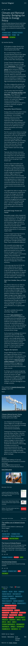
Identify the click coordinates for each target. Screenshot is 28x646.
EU (15, 591)
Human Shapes (13, 642)
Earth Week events (7, 469)
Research (5, 538)
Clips (4, 617)
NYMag (13, 626)
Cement (4, 571)
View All (23, 518)
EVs (14, 603)
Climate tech (6, 32)
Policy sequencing (16, 536)
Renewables (6, 603)
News (11, 617)
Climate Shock (7, 610)
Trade (21, 591)
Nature (5, 619)
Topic (11, 587)
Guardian (5, 626)
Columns (22, 612)
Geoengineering (10, 605)
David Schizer (11, 66)
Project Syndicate (8, 624)
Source (5, 588)
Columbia (12, 37)
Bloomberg (20, 624)
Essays (16, 557)
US (10, 591)
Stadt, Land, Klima (8, 608)
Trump (4, 591)
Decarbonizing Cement (9, 562)
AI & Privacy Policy (17, 638)
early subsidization (16, 314)
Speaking (5, 37)
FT (23, 619)
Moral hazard (7, 601)
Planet (17, 610)
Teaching (14, 612)
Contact (4, 636)
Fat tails (17, 594)
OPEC (21, 557)
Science (12, 619)
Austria (5, 598)
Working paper (14, 538)
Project (18, 587)
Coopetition (22, 603)
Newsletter (11, 636)
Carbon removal (19, 601)
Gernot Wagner (8, 3)
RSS (25, 636)
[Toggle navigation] (25, 3)
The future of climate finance (11, 543)
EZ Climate (5, 536)
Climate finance (17, 32)
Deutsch (18, 596)
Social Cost (6, 594)
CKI (19, 571)
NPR (18, 619)
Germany (13, 598)
